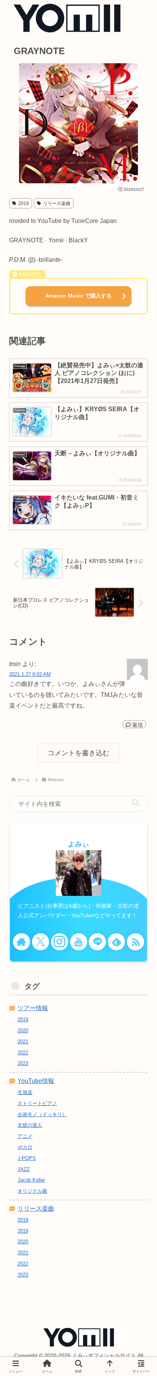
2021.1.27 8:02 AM (30, 674)
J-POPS (27, 1158)
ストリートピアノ (37, 1103)
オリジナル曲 (32, 1191)
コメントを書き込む (78, 753)
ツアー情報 (33, 1008)
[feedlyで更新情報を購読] (116, 941)
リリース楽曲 (56, 203)
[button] (136, 803)
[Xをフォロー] (40, 941)
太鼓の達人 (30, 1125)
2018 (23, 1220)
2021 (23, 1041)
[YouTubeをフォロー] (78, 941)
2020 (23, 1030)
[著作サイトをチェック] (21, 941)
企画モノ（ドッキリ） (42, 1114)
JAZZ (24, 1169)
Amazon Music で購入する (78, 296)
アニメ (25, 1136)
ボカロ (25, 1147)
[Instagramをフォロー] (59, 941)
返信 (137, 725)
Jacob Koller (31, 1180)
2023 (23, 1275)
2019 (23, 203)
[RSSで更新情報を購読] (135, 941)
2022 (23, 1053)
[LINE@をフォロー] (97, 941)
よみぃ (79, 844)
